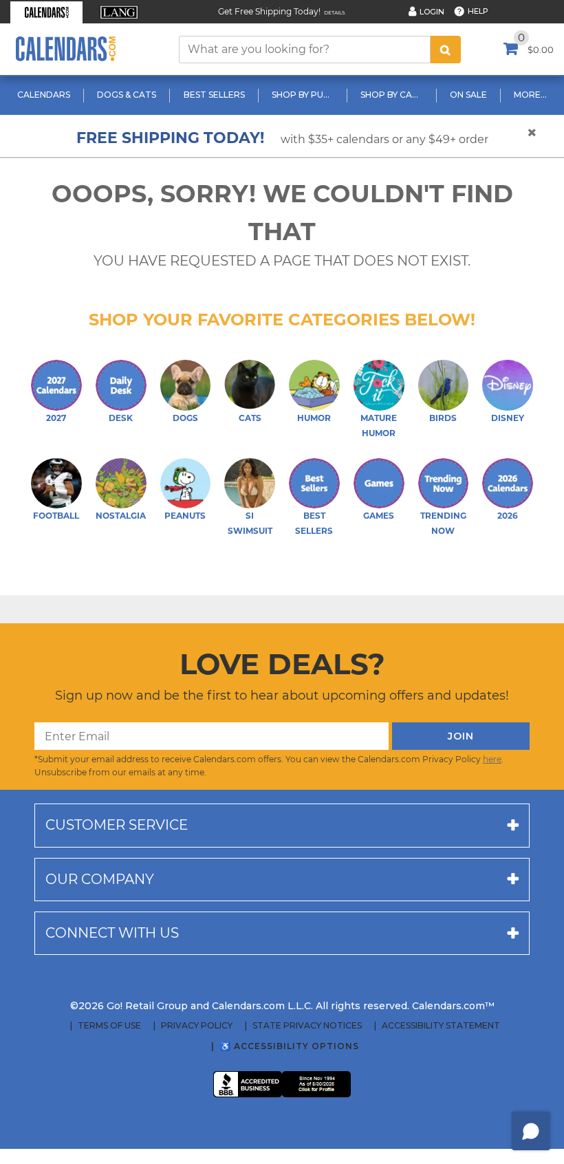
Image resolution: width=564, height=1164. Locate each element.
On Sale (468, 94)
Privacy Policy (196, 1026)
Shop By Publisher (304, 94)
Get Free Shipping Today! (269, 11)
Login (432, 12)
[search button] (446, 49)
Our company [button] (99, 879)
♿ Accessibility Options (289, 1046)
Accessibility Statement (441, 1026)
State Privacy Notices (307, 1026)
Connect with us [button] (112, 933)
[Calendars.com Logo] (65, 49)
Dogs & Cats (126, 94)
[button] (46, 12)
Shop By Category (393, 94)
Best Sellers (214, 94)
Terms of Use (109, 1026)
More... (530, 94)
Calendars (43, 94)
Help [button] (478, 11)
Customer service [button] (116, 825)
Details (334, 13)
